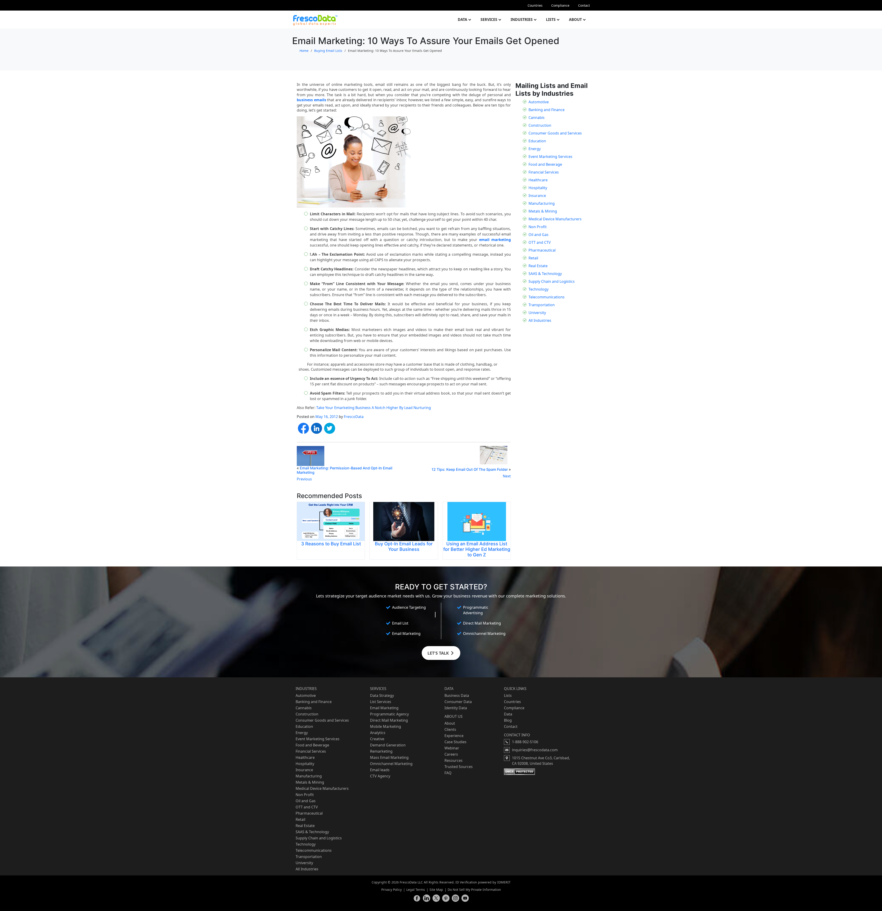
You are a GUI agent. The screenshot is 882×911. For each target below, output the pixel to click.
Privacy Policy (391, 889)
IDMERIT (504, 882)
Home (304, 50)
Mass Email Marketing (389, 757)
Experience (454, 735)
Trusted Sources (458, 766)
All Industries (540, 320)
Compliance (560, 5)
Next (507, 476)
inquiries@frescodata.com (535, 749)
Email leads (380, 769)
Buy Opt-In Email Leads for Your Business (404, 546)
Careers (451, 754)
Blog (508, 720)
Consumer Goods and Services (555, 133)
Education (537, 140)
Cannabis (537, 117)
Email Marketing (384, 707)
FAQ (448, 772)
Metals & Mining (543, 211)
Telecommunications (547, 297)
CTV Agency (380, 776)
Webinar (451, 748)
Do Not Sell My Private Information (474, 889)
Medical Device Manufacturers (555, 218)
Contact (584, 5)
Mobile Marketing (385, 726)
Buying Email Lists (328, 50)
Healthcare (538, 179)
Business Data (456, 695)
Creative (377, 738)
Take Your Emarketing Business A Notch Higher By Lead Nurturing (373, 407)
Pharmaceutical (542, 250)
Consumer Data (458, 701)
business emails (311, 99)
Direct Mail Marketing (389, 720)
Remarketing (381, 751)
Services (489, 19)
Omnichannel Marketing (391, 763)
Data (462, 19)
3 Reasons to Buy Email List (331, 544)
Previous (304, 479)
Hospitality (538, 187)
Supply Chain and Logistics (552, 281)
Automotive (539, 101)
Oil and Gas (538, 234)
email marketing (495, 239)
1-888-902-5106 (525, 741)
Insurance (537, 195)
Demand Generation (388, 745)
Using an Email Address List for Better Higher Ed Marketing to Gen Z (476, 549)
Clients (450, 729)
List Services (380, 701)
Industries (522, 19)
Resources (453, 760)
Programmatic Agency (389, 714)
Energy (535, 148)
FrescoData (354, 416)
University (537, 312)
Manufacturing (542, 203)
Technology (538, 289)
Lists (551, 19)
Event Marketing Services (550, 156)
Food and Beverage (545, 164)
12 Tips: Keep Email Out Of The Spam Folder (470, 469)
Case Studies (455, 741)
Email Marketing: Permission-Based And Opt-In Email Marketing (344, 470)
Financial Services (544, 172)
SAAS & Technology (545, 273)
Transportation (542, 304)
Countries (535, 5)
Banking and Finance (547, 109)
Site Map (436, 889)
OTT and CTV (540, 242)
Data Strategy (382, 695)
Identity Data (455, 707)
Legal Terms (415, 889)
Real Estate (538, 265)
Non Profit (538, 226)
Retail (533, 258)
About (575, 19)
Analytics (377, 732)
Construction (540, 125)
